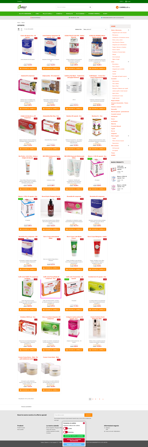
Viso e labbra (115, 83)
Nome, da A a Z (95, 29)
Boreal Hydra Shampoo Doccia (51, 196)
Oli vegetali (115, 150)
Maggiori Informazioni (74, 444)
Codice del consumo (50, 429)
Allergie (114, 54)
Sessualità (69, 13)
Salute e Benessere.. (25, 13)
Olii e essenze (80, 13)
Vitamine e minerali (94, 13)
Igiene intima (115, 93)
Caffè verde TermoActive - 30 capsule (121, 168)
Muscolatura (115, 64)
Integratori (114, 133)
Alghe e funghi (115, 59)
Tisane (113, 153)
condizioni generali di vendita (52, 431)
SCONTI (105, 13)
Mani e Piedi (115, 86)
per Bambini (114, 121)
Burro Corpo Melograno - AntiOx (97, 236)
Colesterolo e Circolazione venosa (120, 37)
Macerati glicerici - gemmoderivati (120, 111)
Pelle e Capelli (47, 13)
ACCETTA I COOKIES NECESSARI (74, 440)
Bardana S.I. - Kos (97, 116)
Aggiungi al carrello (28, 68)
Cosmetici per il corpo (117, 95)
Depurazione (115, 143)
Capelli (113, 128)
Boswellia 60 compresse (74, 196)
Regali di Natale (115, 100)
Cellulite (114, 71)
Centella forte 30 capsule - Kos (97, 276)
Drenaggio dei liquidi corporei (119, 76)
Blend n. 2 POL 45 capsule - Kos (27, 196)
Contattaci (19, 1)
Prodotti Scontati (21, 427)
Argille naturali (115, 98)
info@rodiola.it (117, 431)
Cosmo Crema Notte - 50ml (51, 357)
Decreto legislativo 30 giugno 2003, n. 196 (55, 427)
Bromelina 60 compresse (97, 196)
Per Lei (113, 131)
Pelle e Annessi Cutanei (118, 140)
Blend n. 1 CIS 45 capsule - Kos (97, 156)
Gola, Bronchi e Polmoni (118, 42)
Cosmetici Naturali (116, 126)
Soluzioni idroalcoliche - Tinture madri (119, 103)
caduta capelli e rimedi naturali (119, 90)
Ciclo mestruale (116, 57)
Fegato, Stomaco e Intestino (119, 47)
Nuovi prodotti (20, 429)
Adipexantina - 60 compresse (50, 75)
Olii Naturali (114, 116)
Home (113, 26)
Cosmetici (59, 13)
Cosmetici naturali (116, 114)
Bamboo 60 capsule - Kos (74, 116)
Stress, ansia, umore (117, 39)
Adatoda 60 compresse (28, 75)
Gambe (114, 73)
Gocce (113, 119)
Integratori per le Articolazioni (119, 44)
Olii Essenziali (115, 148)
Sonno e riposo (116, 49)
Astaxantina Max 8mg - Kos (51, 116)
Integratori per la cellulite (118, 69)
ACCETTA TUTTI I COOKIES (74, 436)
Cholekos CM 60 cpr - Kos (27, 317)
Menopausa (115, 35)
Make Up (113, 123)
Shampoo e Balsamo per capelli (120, 88)
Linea (37, 13)
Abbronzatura (115, 81)
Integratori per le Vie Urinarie (119, 32)
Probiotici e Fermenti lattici (118, 52)
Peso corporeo (116, 66)
